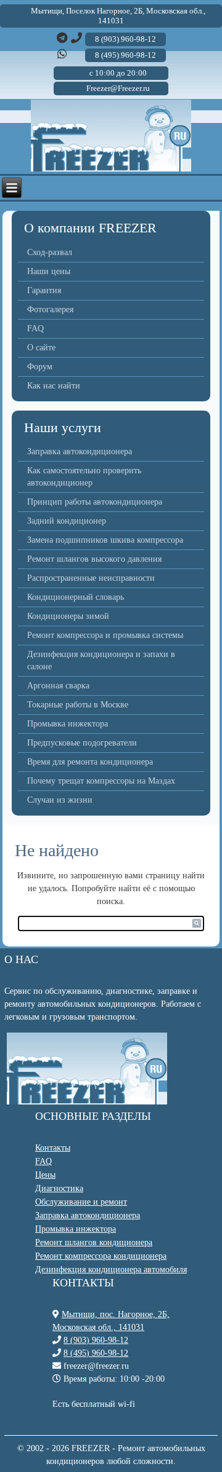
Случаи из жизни (59, 800)
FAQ (35, 328)
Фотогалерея (50, 309)
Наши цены (48, 271)
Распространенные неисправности (91, 578)
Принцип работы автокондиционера (94, 501)
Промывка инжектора (67, 723)
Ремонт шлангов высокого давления (94, 559)
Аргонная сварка (58, 685)
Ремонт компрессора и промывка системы (105, 635)
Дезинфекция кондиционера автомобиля (111, 1269)
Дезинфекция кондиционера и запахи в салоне (101, 660)
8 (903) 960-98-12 (96, 1340)
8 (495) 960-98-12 (96, 1353)
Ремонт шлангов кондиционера (93, 1242)
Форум (39, 366)
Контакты (52, 1147)
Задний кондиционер (66, 520)
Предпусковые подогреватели (82, 742)
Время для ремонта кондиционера (90, 761)
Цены (45, 1174)
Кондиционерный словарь (75, 597)
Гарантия (44, 290)
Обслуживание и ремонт (81, 1201)
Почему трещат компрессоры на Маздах (101, 780)
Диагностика (59, 1188)
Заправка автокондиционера (79, 451)
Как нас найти (53, 385)
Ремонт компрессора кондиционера (100, 1256)
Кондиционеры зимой (68, 616)
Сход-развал (49, 252)
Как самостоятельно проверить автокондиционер (84, 476)
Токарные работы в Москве (77, 704)
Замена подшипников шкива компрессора (105, 540)
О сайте (41, 347)
